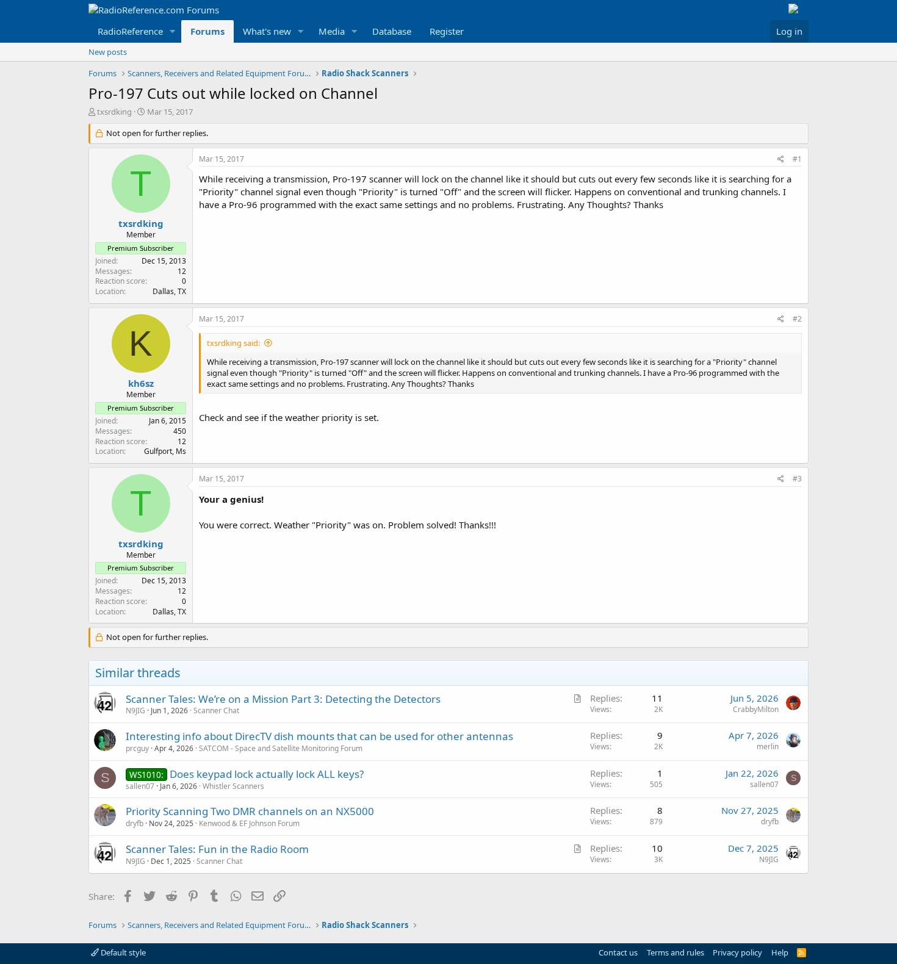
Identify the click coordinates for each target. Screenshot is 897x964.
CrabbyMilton (756, 709)
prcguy (137, 748)
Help (779, 952)
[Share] (780, 160)
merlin (768, 746)
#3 (797, 478)
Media (332, 31)
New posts (107, 51)
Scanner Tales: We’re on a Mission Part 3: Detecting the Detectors (283, 699)
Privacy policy (737, 952)
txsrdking (114, 111)
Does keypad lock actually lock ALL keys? (267, 774)
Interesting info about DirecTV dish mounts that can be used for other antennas (319, 736)
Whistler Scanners (233, 786)
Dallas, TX (169, 291)
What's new (267, 31)
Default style (122, 952)
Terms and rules (675, 952)
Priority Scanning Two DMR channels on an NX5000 (250, 811)
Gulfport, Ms (165, 451)
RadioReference (130, 31)
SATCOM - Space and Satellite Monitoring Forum (280, 748)
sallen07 (140, 786)
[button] (172, 31)
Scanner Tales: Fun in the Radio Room (217, 849)
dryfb (134, 823)
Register (447, 31)
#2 (797, 319)
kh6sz (141, 383)
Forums (207, 31)
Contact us (618, 952)
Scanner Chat (216, 710)
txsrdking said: (233, 342)
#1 (797, 159)
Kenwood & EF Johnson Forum (249, 823)
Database (391, 31)
